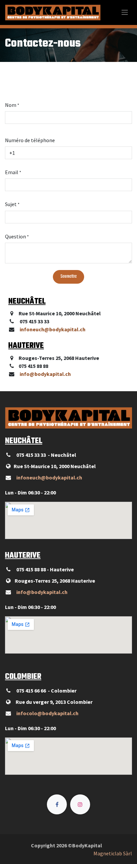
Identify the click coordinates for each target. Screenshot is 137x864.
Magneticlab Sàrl (112, 853)
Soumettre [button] (69, 276)
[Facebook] (57, 804)
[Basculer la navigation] (124, 12)
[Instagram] (80, 804)
